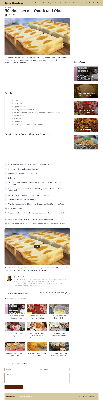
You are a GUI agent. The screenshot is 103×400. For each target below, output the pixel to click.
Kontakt (85, 396)
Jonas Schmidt (12, 14)
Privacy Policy (77, 396)
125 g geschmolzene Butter (23, 109)
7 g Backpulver (19, 121)
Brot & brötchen (40, 3)
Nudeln (60, 3)
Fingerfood (52, 3)
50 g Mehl (17, 118)
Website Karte (93, 396)
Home (31, 3)
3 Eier (15, 100)
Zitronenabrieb (18, 115)
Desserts (95, 3)
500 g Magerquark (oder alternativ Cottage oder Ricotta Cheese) (37, 112)
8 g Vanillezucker (19, 106)
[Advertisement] (37, 77)
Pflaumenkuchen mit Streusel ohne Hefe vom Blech (54, 293)
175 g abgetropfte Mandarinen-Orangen (28, 124)
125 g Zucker (18, 103)
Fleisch (88, 3)
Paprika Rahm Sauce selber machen (17, 293)
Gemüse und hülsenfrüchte (74, 3)
